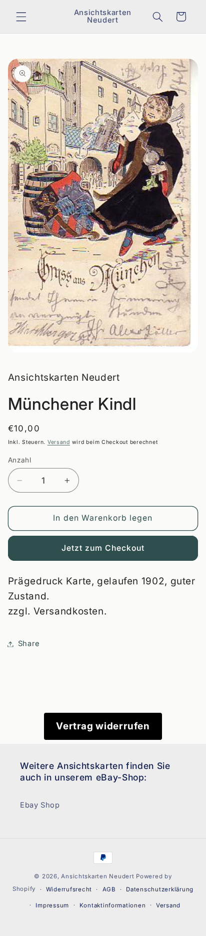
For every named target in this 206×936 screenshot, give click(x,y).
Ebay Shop (40, 805)
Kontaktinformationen (113, 905)
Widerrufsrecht (69, 889)
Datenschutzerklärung (160, 889)
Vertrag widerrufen (103, 726)
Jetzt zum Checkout (103, 548)
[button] (21, 16)
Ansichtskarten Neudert (97, 876)
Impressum (52, 905)
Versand (59, 442)
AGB (109, 889)
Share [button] (29, 643)
